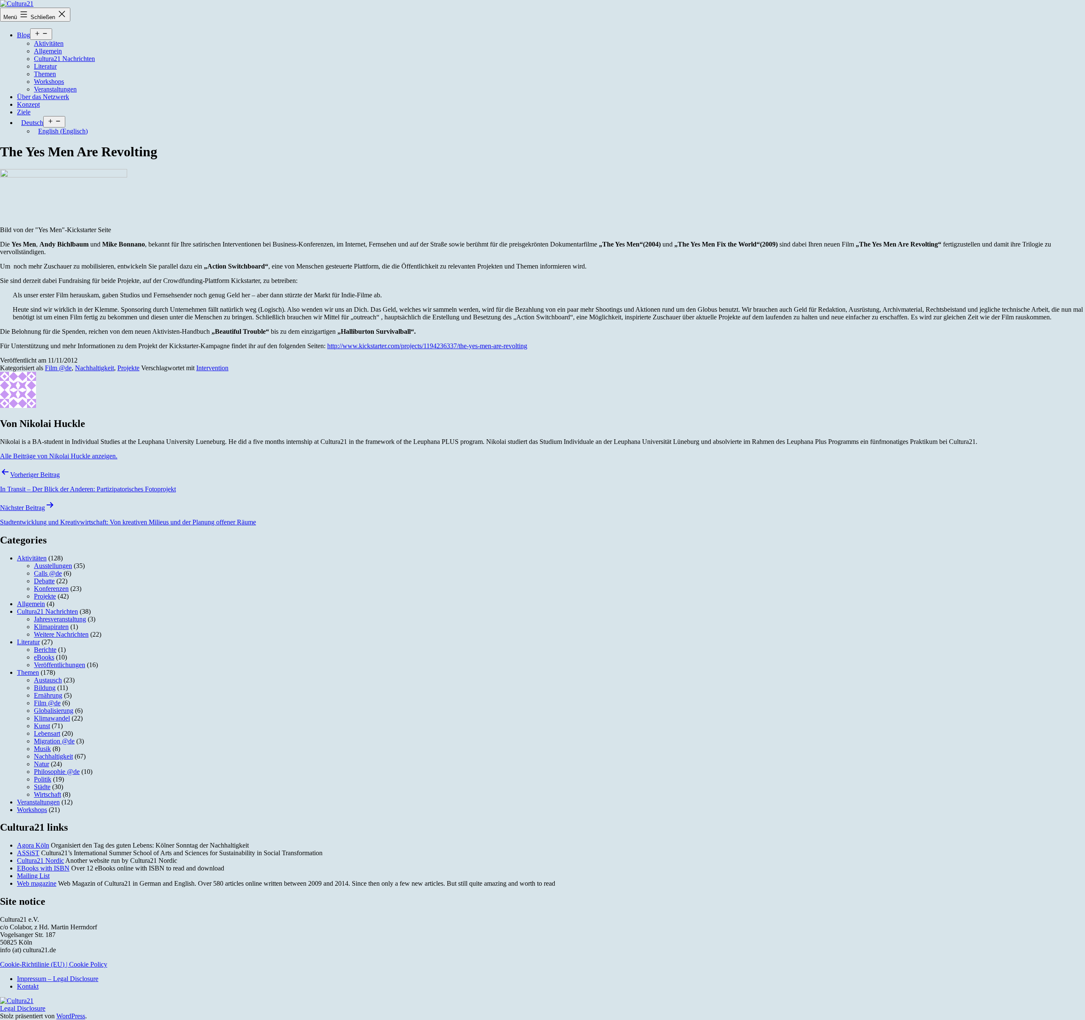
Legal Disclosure (22, 1008)
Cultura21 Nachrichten (64, 58)
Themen (45, 74)
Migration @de (54, 741)
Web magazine (36, 883)
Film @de (58, 367)
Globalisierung (53, 710)
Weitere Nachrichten (61, 634)
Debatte (44, 581)
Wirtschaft (47, 794)
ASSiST (28, 852)
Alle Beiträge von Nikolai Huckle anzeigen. (58, 456)
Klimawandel (52, 718)
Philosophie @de (57, 771)
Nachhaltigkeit (94, 367)
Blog (23, 35)
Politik (42, 779)
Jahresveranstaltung (60, 619)
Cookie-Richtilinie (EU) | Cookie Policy (53, 964)
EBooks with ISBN (43, 868)
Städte (42, 786)
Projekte (128, 367)
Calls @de (48, 573)
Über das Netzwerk (43, 96)
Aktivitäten (49, 43)
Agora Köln (33, 845)
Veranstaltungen (55, 89)
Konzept (28, 104)
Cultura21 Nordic (40, 860)
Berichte (45, 649)
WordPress (70, 1016)
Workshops (49, 81)
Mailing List (33, 875)
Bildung (45, 687)
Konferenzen (51, 588)
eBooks (44, 657)
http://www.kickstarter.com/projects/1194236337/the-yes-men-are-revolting (427, 345)
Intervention (212, 367)
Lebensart (47, 733)
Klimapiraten (51, 626)
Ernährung (48, 695)
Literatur (45, 66)
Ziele (24, 112)
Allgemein (48, 51)
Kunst (42, 725)
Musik (42, 748)
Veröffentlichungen (59, 664)
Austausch (48, 680)
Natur (41, 764)
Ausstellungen (53, 565)
